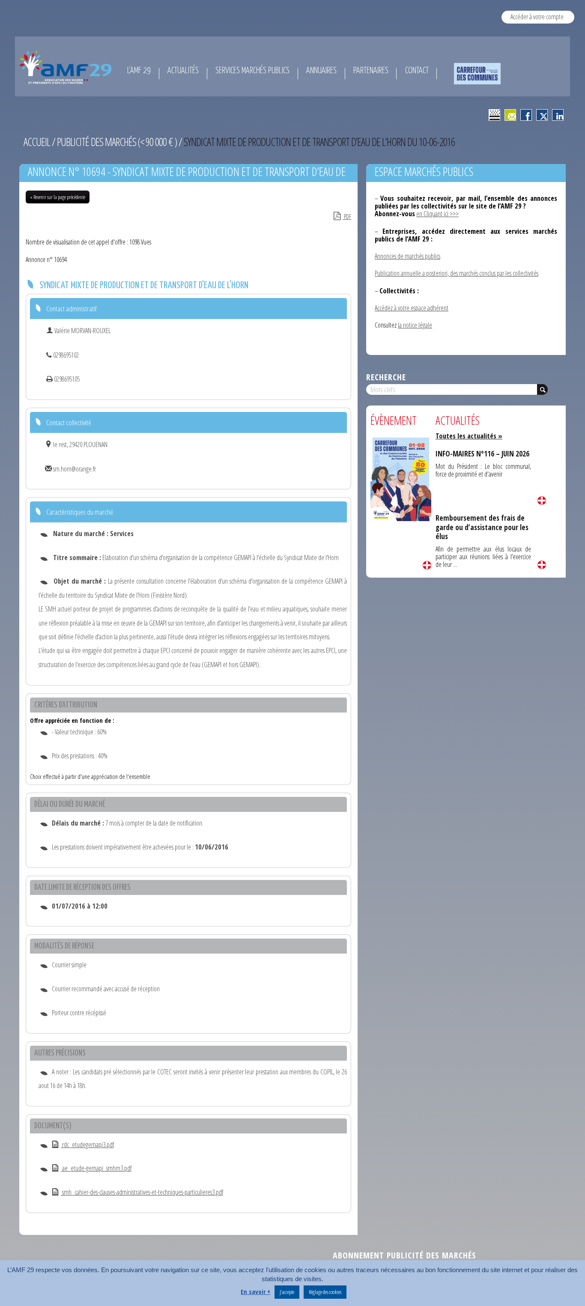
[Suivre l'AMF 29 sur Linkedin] (557, 115)
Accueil (37, 141)
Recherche (386, 377)
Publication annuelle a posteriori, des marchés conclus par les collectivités (456, 273)
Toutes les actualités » (469, 436)
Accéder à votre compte (537, 16)
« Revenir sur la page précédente (57, 197)
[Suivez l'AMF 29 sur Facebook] (526, 115)
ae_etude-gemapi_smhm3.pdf (96, 1168)
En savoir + (255, 1292)
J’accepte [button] (287, 1292)
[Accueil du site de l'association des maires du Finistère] (67, 67)
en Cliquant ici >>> (437, 213)
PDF (347, 216)
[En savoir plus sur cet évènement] (400, 478)
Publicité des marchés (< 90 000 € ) (117, 141)
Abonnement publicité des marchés (404, 1255)
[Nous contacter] (510, 115)
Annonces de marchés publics (407, 256)
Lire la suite (427, 565)
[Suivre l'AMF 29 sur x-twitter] (542, 115)
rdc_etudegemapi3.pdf (87, 1144)
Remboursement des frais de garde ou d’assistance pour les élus (482, 527)
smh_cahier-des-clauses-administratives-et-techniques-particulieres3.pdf (142, 1192)
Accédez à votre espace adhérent (411, 308)
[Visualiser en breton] (494, 115)
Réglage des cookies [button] (325, 1292)
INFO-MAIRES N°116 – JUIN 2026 (482, 454)
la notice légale (415, 325)
